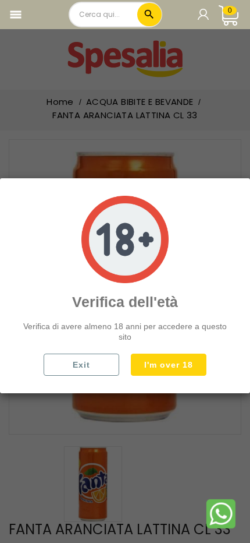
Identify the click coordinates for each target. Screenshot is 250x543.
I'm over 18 (168, 364)
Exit (81, 364)
